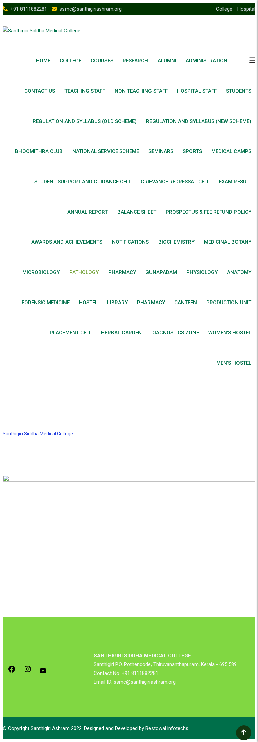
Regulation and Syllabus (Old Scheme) (85, 121)
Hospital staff (197, 91)
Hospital (246, 9)
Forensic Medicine (46, 302)
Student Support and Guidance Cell (82, 182)
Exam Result (235, 182)
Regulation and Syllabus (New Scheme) (198, 121)
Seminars (160, 151)
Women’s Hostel (229, 333)
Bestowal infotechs (166, 728)
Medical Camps (231, 151)
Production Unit (228, 302)
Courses (102, 61)
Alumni (167, 61)
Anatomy (239, 272)
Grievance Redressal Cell (175, 182)
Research (135, 61)
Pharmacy (122, 272)
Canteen (185, 302)
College (224, 9)
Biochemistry (176, 242)
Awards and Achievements (66, 242)
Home (43, 61)
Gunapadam (161, 272)
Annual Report (87, 212)
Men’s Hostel (233, 363)
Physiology (202, 272)
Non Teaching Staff (141, 91)
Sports (192, 151)
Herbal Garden (121, 333)
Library (117, 302)
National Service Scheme (105, 151)
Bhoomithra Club (39, 151)
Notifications (130, 242)
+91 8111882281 (28, 9)
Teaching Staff (84, 91)
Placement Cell (71, 333)
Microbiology (41, 272)
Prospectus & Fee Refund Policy (208, 212)
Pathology (84, 272)
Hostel (88, 302)
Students (238, 91)
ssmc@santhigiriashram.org (90, 9)
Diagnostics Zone (175, 333)
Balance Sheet (136, 212)
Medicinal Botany (227, 242)
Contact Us (39, 91)
